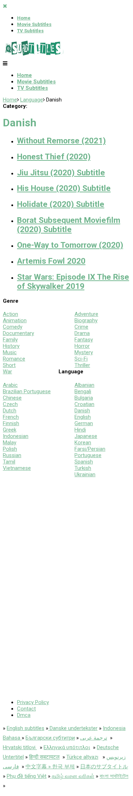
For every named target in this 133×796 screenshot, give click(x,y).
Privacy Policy (33, 702)
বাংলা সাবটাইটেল (114, 776)
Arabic (10, 385)
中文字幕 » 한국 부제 (50, 766)
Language (31, 100)
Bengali (82, 391)
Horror (82, 346)
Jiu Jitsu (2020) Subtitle (61, 172)
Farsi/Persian (89, 449)
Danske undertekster (73, 728)
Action (10, 314)
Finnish (11, 423)
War (7, 371)
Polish (10, 449)
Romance (14, 359)
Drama (82, 333)
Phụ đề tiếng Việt (26, 776)
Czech (10, 404)
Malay (9, 442)
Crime (81, 327)
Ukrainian (84, 474)
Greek (9, 430)
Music (10, 352)
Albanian (84, 385)
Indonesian (15, 436)
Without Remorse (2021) (61, 140)
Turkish (82, 468)
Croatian (84, 404)
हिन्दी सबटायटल (44, 757)
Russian (12, 455)
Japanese (85, 436)
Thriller (82, 365)
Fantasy (83, 339)
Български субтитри (50, 738)
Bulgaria (83, 398)
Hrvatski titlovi (20, 747)
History (11, 346)
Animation (15, 320)
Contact (26, 709)
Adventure (86, 314)
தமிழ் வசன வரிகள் (72, 776)
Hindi (80, 430)
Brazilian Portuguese (27, 391)
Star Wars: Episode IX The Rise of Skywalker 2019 (73, 281)
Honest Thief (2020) (53, 156)
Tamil (9, 462)
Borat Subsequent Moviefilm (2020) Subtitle (68, 224)
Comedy (12, 327)
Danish (82, 410)
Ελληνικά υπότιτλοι (67, 747)
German (83, 423)
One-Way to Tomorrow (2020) (70, 244)
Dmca (24, 715)
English (82, 417)
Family (10, 339)
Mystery (83, 352)
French (11, 417)
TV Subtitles (30, 30)
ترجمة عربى (93, 738)
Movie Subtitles (34, 24)
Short (9, 365)
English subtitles (25, 728)
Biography (86, 320)
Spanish (83, 462)
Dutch (9, 410)
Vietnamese (17, 468)
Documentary (18, 333)
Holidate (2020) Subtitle (60, 204)
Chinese (12, 398)
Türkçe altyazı (82, 757)
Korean (82, 442)
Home (24, 18)
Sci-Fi (81, 359)
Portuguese (87, 455)
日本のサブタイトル (104, 766)
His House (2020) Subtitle (64, 188)
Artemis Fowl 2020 (51, 260)
